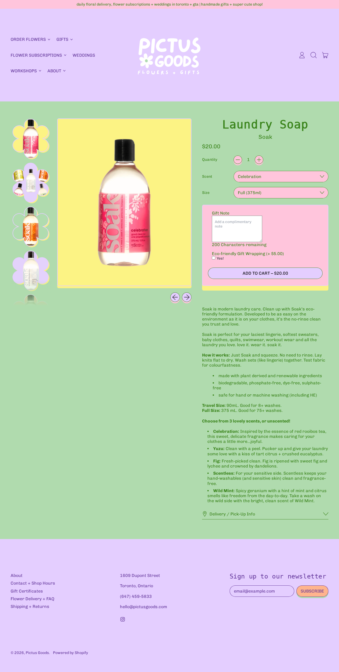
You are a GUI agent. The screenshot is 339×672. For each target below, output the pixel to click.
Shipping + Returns (30, 606)
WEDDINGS (84, 55)
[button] (313, 55)
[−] (238, 159)
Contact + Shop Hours (33, 583)
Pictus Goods (37, 653)
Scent (207, 176)
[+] (259, 159)
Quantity (209, 159)
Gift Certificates (27, 591)
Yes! (220, 258)
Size (205, 192)
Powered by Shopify (70, 653)
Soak (265, 136)
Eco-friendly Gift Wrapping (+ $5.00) (248, 253)
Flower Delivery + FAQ (32, 598)
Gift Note (220, 213)
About (17, 575)
